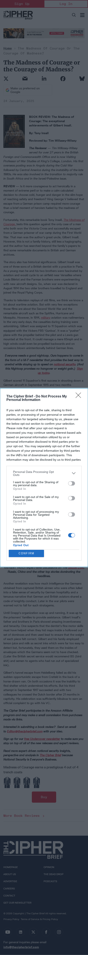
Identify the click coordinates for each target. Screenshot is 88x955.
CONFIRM (26, 553)
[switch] (71, 483)
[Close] (80, 397)
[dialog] (44, 477)
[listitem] (44, 473)
